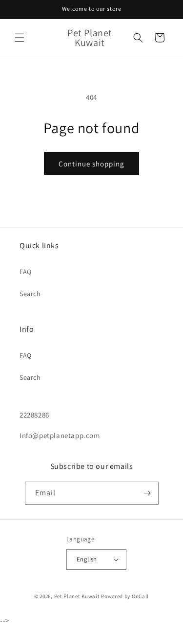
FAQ (26, 271)
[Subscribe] (147, 493)
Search (30, 293)
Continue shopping (91, 163)
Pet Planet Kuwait (77, 596)
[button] (19, 37)
